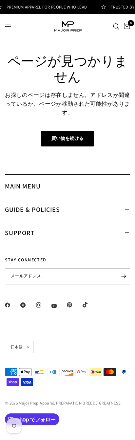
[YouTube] (58, 305)
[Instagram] (43, 305)
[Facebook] (12, 305)
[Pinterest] (74, 304)
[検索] (116, 26)
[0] (126, 26)
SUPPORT (20, 233)
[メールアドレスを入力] (123, 276)
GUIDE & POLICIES (32, 209)
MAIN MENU (23, 186)
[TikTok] (90, 304)
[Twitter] (27, 305)
